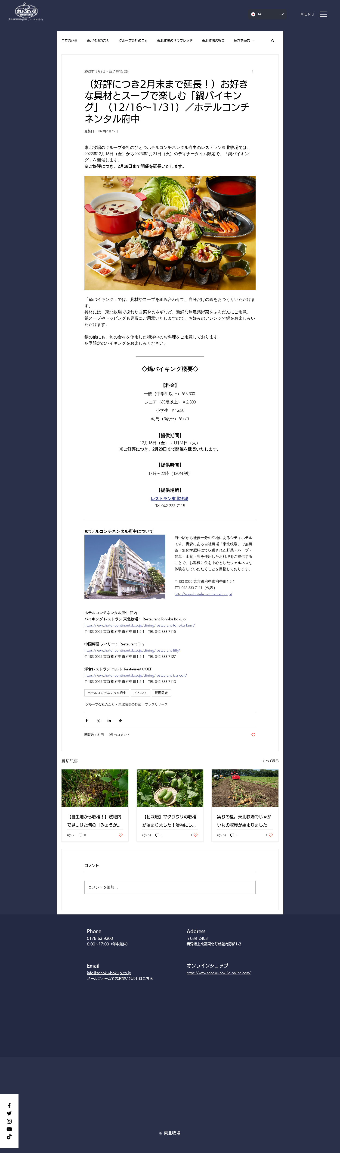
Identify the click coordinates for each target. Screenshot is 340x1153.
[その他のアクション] (253, 71)
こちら (147, 978)
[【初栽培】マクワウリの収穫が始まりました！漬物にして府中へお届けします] (170, 788)
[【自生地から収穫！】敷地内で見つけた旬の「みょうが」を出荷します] (95, 788)
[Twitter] (9, 1113)
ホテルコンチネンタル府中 (106, 693)
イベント (140, 693)
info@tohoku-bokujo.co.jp (109, 973)
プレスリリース (156, 704)
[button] (314, 14)
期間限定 (161, 693)
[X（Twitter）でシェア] (98, 720)
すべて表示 (271, 761)
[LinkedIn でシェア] (109, 720)
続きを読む (242, 40)
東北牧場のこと (98, 40)
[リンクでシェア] (120, 720)
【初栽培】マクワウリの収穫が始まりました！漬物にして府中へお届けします (169, 822)
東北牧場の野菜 (213, 40)
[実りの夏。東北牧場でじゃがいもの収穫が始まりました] (245, 788)
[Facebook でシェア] (86, 720)
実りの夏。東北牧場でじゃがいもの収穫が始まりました (244, 821)
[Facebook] (9, 1105)
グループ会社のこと (133, 40)
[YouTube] (9, 1129)
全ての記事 (69, 40)
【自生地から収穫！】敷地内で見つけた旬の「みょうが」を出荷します (94, 822)
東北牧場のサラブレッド (175, 40)
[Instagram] (9, 1121)
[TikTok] (9, 1137)
